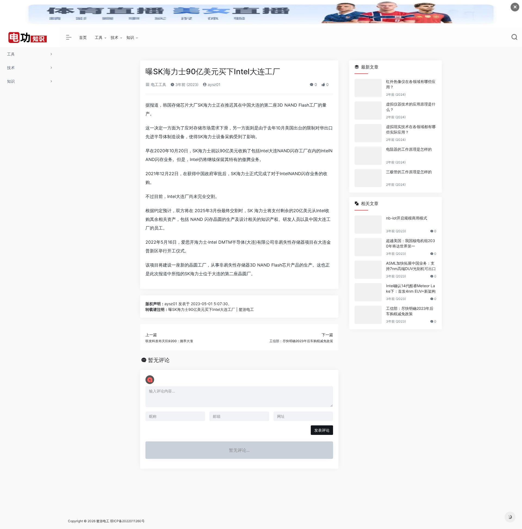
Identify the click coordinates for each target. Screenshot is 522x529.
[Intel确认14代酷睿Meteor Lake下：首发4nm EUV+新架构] (368, 292)
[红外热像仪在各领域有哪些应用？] (368, 88)
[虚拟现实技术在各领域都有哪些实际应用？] (368, 133)
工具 (98, 37)
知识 (130, 37)
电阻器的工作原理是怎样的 (409, 149)
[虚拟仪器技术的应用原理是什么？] (368, 110)
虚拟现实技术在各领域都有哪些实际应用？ (411, 129)
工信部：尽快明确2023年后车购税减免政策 (409, 311)
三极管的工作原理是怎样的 (409, 171)
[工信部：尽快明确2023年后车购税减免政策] (368, 315)
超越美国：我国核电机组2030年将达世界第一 (410, 243)
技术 (114, 37)
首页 (83, 37)
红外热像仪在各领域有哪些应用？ (411, 84)
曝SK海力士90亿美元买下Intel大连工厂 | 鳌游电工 (211, 309)
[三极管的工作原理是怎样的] (368, 178)
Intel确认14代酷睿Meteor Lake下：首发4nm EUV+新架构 (411, 288)
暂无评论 (159, 360)
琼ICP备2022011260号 (127, 521)
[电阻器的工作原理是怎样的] (368, 156)
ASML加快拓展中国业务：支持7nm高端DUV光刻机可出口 (411, 266)
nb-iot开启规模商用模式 (406, 218)
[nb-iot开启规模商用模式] (368, 224)
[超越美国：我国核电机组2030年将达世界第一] (368, 247)
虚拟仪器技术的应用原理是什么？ (411, 107)
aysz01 (213, 84)
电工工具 (158, 84)
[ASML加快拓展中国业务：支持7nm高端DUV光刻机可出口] (368, 270)
